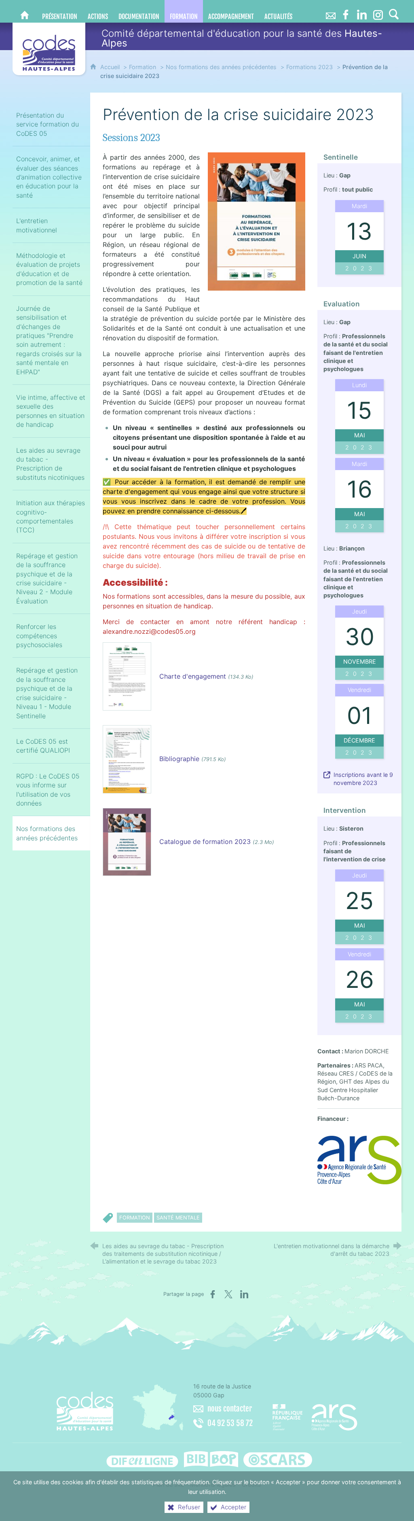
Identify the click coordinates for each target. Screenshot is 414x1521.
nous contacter (229, 1408)
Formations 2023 (309, 66)
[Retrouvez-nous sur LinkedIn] (362, 11)
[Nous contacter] (330, 11)
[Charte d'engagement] (127, 676)
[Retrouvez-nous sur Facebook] (346, 11)
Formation (142, 66)
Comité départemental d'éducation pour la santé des (241, 38)
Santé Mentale (178, 1218)
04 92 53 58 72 (230, 1423)
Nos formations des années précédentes (221, 66)
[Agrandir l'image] (256, 221)
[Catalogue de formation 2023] (127, 841)
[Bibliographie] (127, 759)
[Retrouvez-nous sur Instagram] (378, 11)
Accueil (110, 66)
